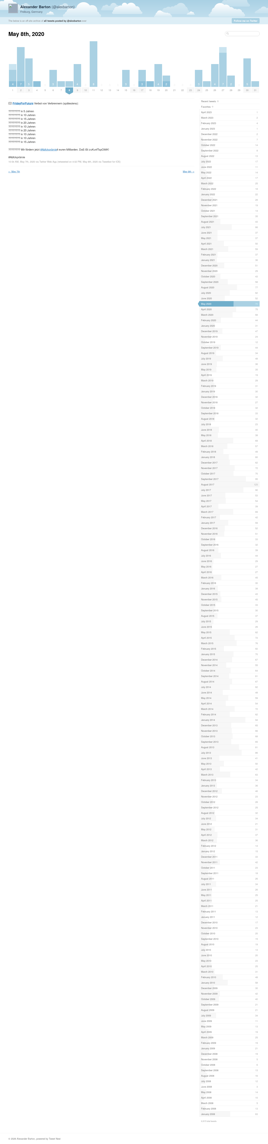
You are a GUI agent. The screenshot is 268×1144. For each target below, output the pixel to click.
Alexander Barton (26, 1138)
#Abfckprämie (48, 149)
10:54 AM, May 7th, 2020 (21, 161)
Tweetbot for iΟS (111, 161)
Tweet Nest (55, 1138)
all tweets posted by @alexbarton (62, 20)
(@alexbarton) (47, 6)
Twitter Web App (48, 161)
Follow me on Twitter (245, 20)
